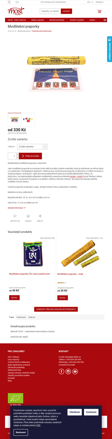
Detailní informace (15, 208)
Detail (14, 298)
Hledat (66, 11)
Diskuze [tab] (32, 317)
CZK (89, 2)
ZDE (38, 425)
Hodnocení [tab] (21, 317)
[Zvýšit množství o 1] (17, 154)
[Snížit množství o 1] (17, 157)
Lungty (80, 176)
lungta (73, 176)
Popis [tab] (11, 317)
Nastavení (21, 432)
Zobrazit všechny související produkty (56, 309)
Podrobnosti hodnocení (41, 31)
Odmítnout (75, 412)
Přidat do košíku (32, 156)
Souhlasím (91, 412)
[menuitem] (17, 20)
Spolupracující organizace (53, 2)
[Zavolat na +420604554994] (12, 2)
